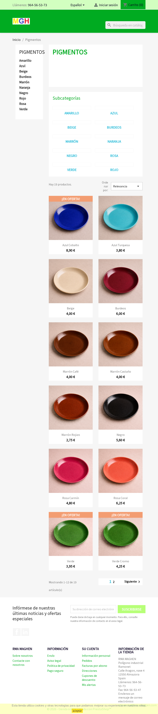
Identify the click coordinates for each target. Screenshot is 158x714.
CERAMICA (111, 17)
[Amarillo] (72, 108)
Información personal (96, 656)
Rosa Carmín (70, 498)
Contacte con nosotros (21, 663)
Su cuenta (90, 648)
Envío (51, 656)
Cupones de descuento (89, 678)
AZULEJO (130, 17)
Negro (23, 93)
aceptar (77, 710)
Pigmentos (32, 51)
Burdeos (25, 77)
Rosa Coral (120, 498)
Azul (22, 66)
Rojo (22, 98)
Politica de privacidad (61, 666)
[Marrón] (72, 136)
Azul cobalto (70, 245)
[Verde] (72, 165)
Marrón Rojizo (70, 435)
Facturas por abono (94, 666)
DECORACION (90, 17)
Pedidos (87, 661)
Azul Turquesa (121, 245)
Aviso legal (54, 661)
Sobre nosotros (23, 656)
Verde (23, 109)
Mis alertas (89, 685)
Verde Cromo (120, 561)
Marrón (24, 82)
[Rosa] (114, 150)
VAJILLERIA (48, 17)
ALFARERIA (68, 17)
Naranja (24, 87)
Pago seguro (55, 671)
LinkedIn (25, 632)
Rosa (22, 104)
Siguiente (132, 581)
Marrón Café (71, 371)
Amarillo (25, 60)
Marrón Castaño (120, 371)
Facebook (17, 632)
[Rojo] (114, 165)
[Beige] (72, 122)
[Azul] (114, 108)
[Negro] (72, 150)
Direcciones (89, 671)
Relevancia (126, 186)
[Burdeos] (114, 122)
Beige (23, 71)
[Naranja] (114, 136)
